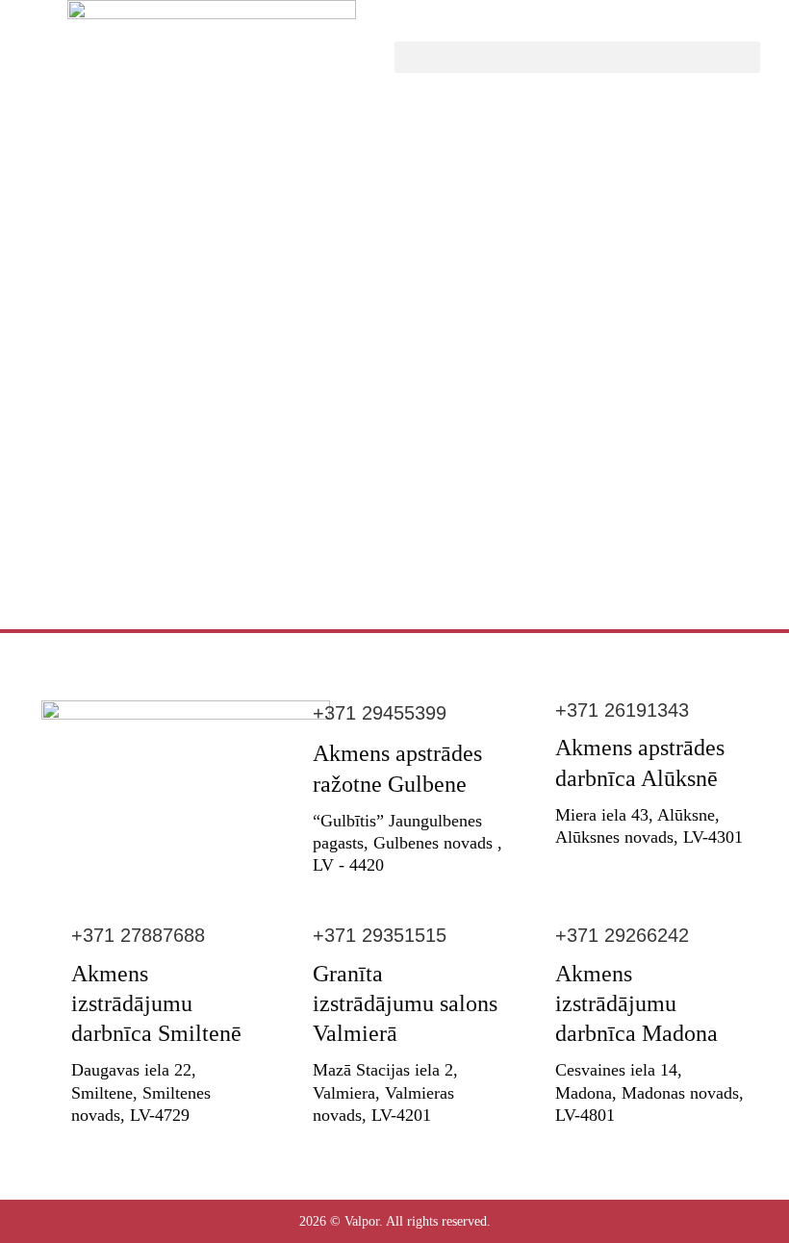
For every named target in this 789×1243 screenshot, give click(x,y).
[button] (577, 57)
